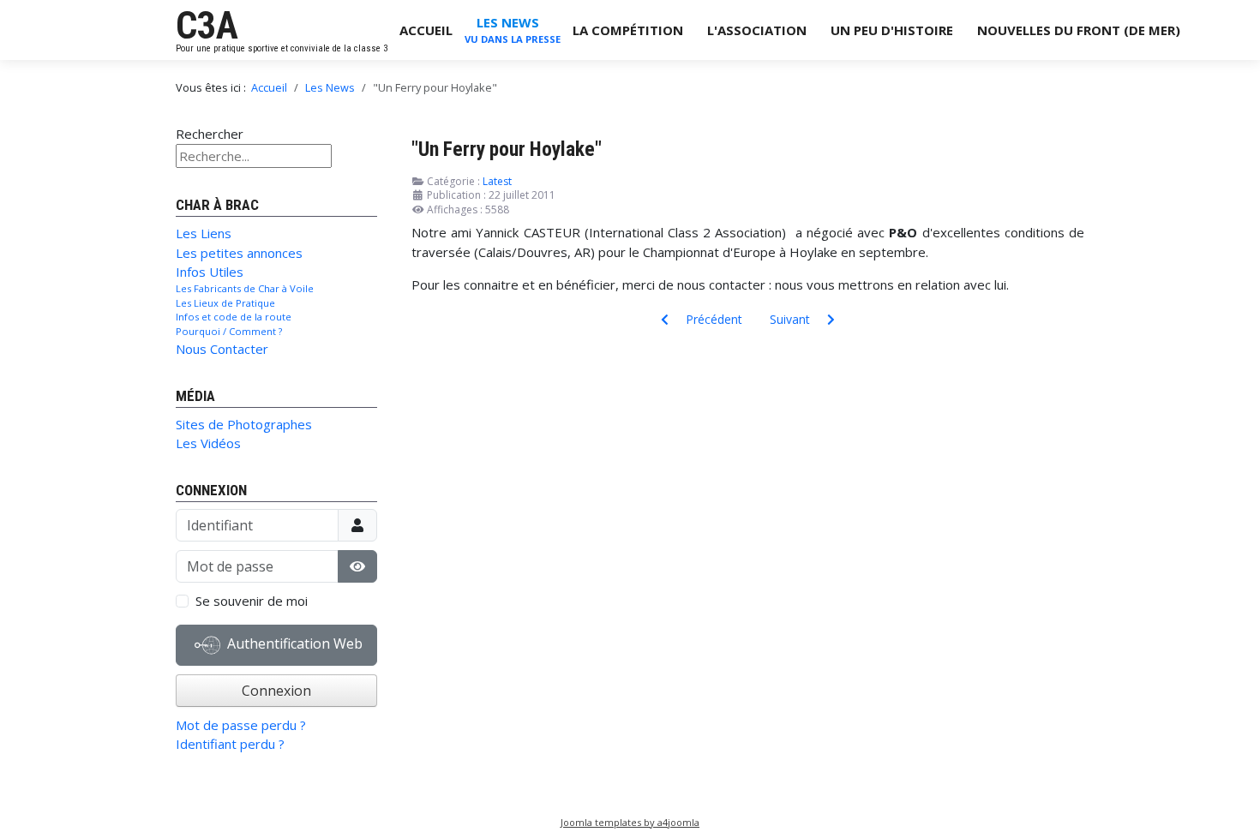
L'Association (757, 30)
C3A (207, 25)
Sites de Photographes (244, 424)
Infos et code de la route (233, 316)
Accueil (426, 30)
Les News (508, 22)
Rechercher (209, 133)
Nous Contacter (222, 348)
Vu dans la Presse (513, 39)
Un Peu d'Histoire (892, 30)
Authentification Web (293, 643)
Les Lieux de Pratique (225, 302)
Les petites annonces (239, 252)
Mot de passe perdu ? (241, 724)
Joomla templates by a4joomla (630, 822)
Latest (497, 181)
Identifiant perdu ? (230, 743)
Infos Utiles (209, 271)
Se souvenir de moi (251, 600)
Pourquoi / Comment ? (229, 331)
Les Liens (203, 233)
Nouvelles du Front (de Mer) (1078, 30)
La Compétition (628, 30)
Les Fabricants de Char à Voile (245, 288)
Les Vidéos (208, 443)
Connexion (276, 690)
